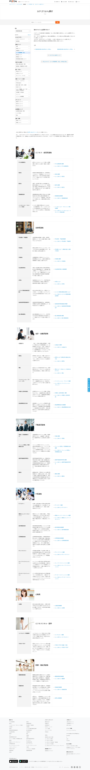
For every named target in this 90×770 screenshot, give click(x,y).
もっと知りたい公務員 (60, 607)
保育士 (10, 752)
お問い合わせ (72, 1)
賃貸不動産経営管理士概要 (61, 459)
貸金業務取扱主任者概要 (60, 404)
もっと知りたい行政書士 (60, 261)
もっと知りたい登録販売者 (61, 689)
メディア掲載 (47, 728)
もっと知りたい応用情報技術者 (62, 540)
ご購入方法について (70, 721)
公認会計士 (28, 731)
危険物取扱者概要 (59, 195)
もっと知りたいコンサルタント (62, 637)
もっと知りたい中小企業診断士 (62, 166)
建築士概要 (57, 473)
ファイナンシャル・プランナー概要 (63, 381)
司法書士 (10, 726)
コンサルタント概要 (59, 634)
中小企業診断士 (12, 721)
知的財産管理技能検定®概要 (61, 303)
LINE (67, 738)
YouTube (68, 740)
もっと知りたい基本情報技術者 (62, 529)
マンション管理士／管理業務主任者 (15, 738)
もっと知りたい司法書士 (49, 743)
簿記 (27, 733)
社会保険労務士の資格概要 (61, 269)
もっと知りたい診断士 (49, 738)
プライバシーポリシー (39, 767)
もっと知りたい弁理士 (60, 283)
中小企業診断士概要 (59, 163)
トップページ (21, 767)
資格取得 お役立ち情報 (49, 737)
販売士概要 (57, 185)
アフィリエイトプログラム (71, 730)
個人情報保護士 (29, 730)
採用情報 (46, 725)
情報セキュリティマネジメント (14, 742)
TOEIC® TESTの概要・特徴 (61, 645)
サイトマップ (46, 767)
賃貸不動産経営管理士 (30, 738)
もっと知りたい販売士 (60, 187)
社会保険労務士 (12, 731)
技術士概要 (57, 174)
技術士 (27, 721)
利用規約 (32, 767)
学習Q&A (46, 731)
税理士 (10, 733)
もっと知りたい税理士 (60, 361)
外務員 (27, 735)
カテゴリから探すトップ (55, 55)
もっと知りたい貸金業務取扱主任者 (63, 407)
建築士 (10, 740)
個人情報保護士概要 (59, 315)
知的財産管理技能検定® (13, 730)
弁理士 (10, 728)
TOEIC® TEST (12, 748)
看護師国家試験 (29, 750)
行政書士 (28, 726)
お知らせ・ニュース (48, 726)
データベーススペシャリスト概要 (62, 574)
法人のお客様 (64, 1)
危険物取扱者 (28, 723)
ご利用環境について (70, 723)
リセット (29, 34)
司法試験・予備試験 (30, 725)
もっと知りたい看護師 (60, 678)
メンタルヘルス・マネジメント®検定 (16, 725)
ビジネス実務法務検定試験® (31, 728)
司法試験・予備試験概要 (60, 238)
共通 (35, 45)
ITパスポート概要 (59, 505)
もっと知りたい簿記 (59, 373)
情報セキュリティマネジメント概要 (63, 515)
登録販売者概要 (58, 687)
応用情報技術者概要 (59, 538)
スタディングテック (12, 747)
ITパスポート (28, 740)
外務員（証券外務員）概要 (61, 392)
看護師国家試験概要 (59, 676)
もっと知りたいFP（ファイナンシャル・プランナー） (54, 745)
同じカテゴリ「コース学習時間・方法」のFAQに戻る (55, 61)
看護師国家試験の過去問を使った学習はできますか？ (43, 49)
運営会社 (46, 721)
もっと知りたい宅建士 (60, 438)
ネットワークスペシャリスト (14, 745)
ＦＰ (10, 735)
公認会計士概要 (58, 344)
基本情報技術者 (29, 742)
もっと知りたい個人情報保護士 (62, 318)
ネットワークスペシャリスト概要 (62, 563)
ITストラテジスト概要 (60, 552)
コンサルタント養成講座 (30, 748)
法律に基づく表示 (27, 767)
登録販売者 (11, 750)
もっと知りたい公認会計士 (61, 347)
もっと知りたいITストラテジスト (62, 554)
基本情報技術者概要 (59, 527)
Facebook (68, 735)
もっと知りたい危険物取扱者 (61, 198)
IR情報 (46, 723)
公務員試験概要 (58, 605)
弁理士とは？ (58, 281)
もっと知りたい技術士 (60, 176)
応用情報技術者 (12, 743)
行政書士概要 (58, 258)
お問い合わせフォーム (32, 132)
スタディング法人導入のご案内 (72, 745)
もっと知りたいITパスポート (61, 507)
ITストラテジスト (29, 743)
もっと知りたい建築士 (60, 476)
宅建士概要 (57, 436)
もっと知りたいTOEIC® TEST (61, 647)
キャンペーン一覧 (48, 730)
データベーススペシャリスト (31, 745)
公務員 (27, 747)
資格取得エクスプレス (49, 750)
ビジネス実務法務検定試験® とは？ (63, 291)
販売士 (10, 723)
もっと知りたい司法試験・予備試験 (63, 241)
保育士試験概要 (58, 698)
